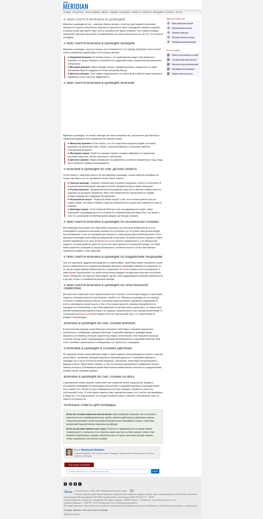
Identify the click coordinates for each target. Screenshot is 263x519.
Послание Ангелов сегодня (183, 37)
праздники (158, 12)
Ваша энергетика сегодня (182, 23)
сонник (67, 12)
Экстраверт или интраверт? (183, 69)
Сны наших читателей (79, 465)
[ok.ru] (75, 485)
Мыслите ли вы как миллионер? (185, 64)
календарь (124, 12)
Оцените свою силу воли (182, 73)
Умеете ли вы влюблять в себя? (185, 55)
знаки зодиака (92, 12)
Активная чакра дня (180, 33)
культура (146, 12)
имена (105, 12)
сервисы (169, 12)
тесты (179, 12)
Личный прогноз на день (182, 28)
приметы (136, 12)
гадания (114, 12)
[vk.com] (65, 485)
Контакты (77, 510)
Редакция (68, 510)
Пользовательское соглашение (95, 510)
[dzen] (80, 485)
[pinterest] (70, 485)
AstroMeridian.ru (83, 491)
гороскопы (78, 12)
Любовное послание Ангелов (184, 42)
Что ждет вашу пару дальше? (184, 60)
